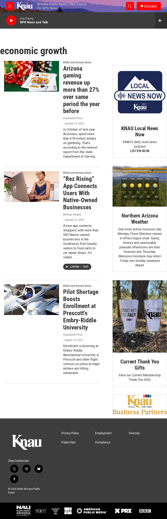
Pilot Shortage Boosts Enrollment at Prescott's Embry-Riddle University (80, 309)
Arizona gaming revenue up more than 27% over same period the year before (81, 90)
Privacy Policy (70, 433)
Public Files (69, 442)
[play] (11, 20)
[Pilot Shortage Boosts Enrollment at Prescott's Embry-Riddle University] (31, 299)
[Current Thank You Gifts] (140, 316)
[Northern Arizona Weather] (140, 186)
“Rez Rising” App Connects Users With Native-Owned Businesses (80, 193)
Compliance (102, 442)
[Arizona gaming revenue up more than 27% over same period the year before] (31, 76)
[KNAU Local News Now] (140, 92)
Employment (103, 433)
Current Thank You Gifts (139, 365)
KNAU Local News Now (139, 131)
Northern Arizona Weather (140, 219)
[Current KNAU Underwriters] (140, 404)
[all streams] (161, 20)
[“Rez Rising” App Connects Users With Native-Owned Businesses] (31, 186)
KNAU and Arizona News (77, 62)
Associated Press (72, 118)
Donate (150, 6)
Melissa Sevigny (72, 214)
